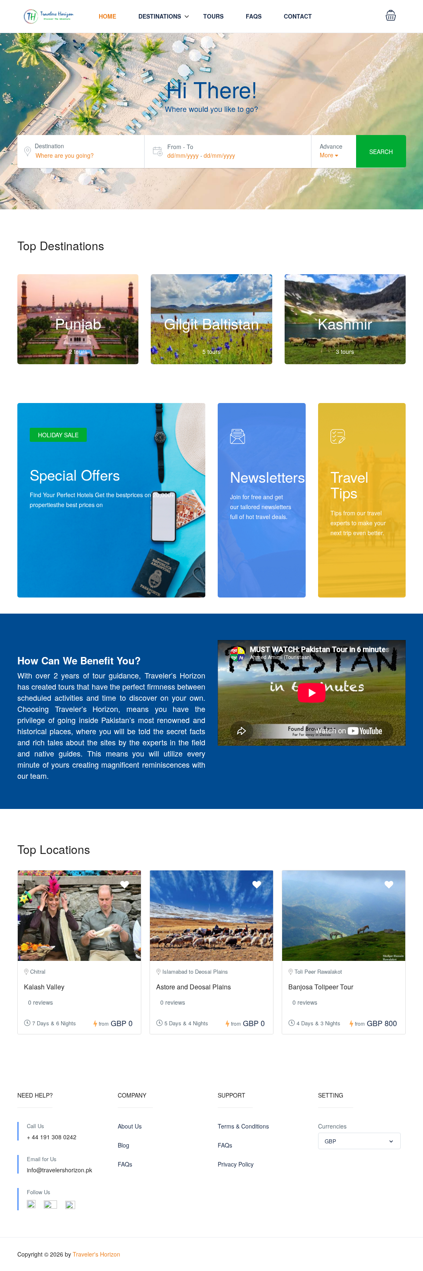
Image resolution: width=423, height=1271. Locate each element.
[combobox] (359, 1141)
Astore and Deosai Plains (193, 986)
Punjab (78, 323)
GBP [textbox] (330, 1141)
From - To (180, 146)
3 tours (345, 351)
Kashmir (345, 323)
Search (381, 151)
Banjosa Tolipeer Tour (320, 986)
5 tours (211, 351)
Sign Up (249, 580)
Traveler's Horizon (96, 1254)
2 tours (78, 351)
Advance (331, 146)
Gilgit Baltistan (211, 323)
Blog (123, 1145)
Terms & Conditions (243, 1126)
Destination (49, 146)
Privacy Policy (236, 1164)
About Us (130, 1126)
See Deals (51, 580)
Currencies (332, 1126)
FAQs (125, 1164)
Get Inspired (355, 580)
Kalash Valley (44, 986)
